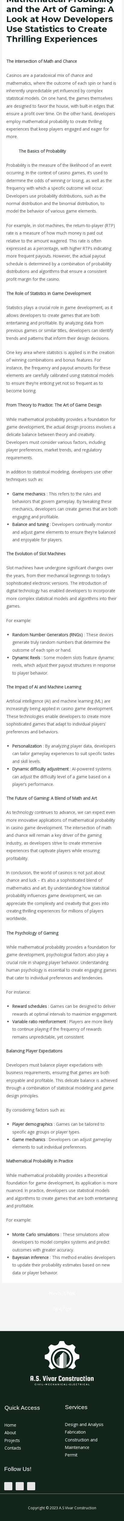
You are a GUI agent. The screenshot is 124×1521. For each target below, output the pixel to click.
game (11, 151)
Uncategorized (22, 50)
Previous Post (62, 1293)
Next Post (62, 1308)
